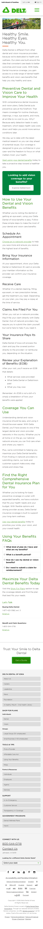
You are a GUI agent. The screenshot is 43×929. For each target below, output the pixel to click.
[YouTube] (24, 872)
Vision (6, 724)
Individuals (8, 774)
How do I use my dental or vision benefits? (22, 561)
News (6, 694)
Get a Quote (21, 660)
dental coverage (28, 911)
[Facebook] (8, 872)
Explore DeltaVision (21, 188)
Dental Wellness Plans (12, 821)
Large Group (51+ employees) (15, 734)
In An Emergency (10, 800)
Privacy (7, 917)
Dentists (7, 790)
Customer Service (10, 805)
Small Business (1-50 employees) (16, 739)
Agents (6, 785)
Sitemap (28, 919)
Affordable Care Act (11, 754)
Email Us (5, 614)
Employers (8, 779)
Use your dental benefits (13, 521)
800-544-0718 (12, 843)
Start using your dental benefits (17, 160)
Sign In (38, 2)
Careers (6, 684)
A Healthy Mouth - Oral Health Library (18, 705)
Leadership (8, 689)
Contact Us (9, 848)
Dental (6, 719)
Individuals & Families (10, 2)
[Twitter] (13, 872)
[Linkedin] (18, 872)
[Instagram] (34, 872)
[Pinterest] (29, 872)
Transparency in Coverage (13, 811)
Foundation (8, 700)
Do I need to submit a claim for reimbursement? (21, 568)
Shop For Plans (18, 588)
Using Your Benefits (11, 760)
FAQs (6, 765)
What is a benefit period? (18, 554)
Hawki (6, 826)
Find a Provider (9, 749)
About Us (7, 679)
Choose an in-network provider (17, 241)
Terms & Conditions (17, 917)
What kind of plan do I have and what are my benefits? (21, 548)
